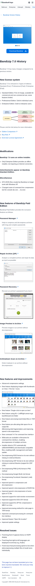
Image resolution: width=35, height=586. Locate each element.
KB (20, 578)
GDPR (4, 578)
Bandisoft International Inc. (22, 582)
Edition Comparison (9, 131)
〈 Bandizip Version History (10, 15)
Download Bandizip (16, 51)
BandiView (5, 572)
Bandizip (12, 572)
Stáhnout (4, 7)
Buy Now (5, 135)
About (22, 575)
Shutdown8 (15, 575)
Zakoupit (20, 7)
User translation (12, 578)
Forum (28, 575)
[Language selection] (29, 2)
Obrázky (27, 7)
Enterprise (12, 7)
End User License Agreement (12, 138)
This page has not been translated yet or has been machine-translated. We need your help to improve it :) (17, 565)
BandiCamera (6, 575)
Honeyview (29, 572)
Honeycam (21, 572)
